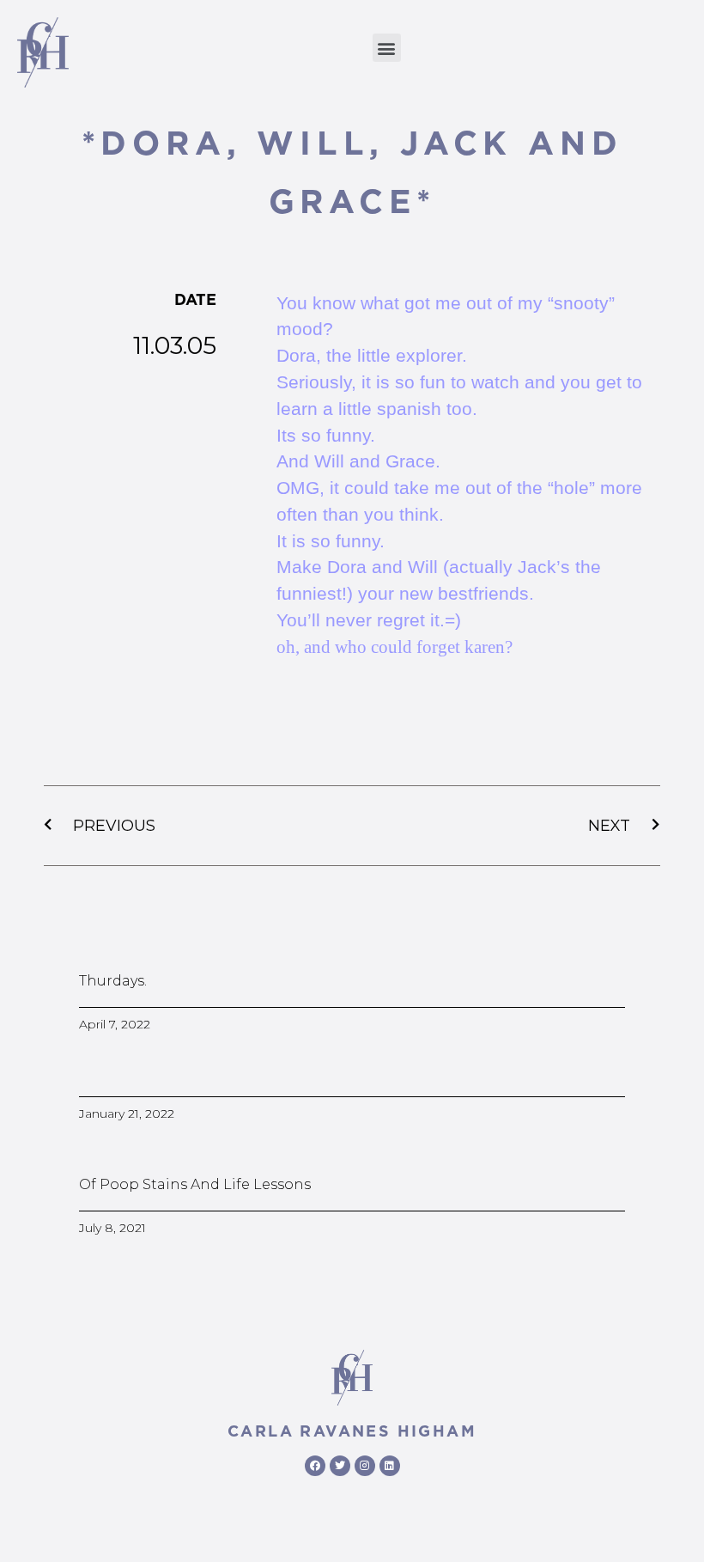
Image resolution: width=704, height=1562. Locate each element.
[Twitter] (340, 1465)
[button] (387, 48)
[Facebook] (315, 1465)
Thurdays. (113, 981)
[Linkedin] (389, 1465)
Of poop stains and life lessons (195, 1184)
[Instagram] (365, 1465)
